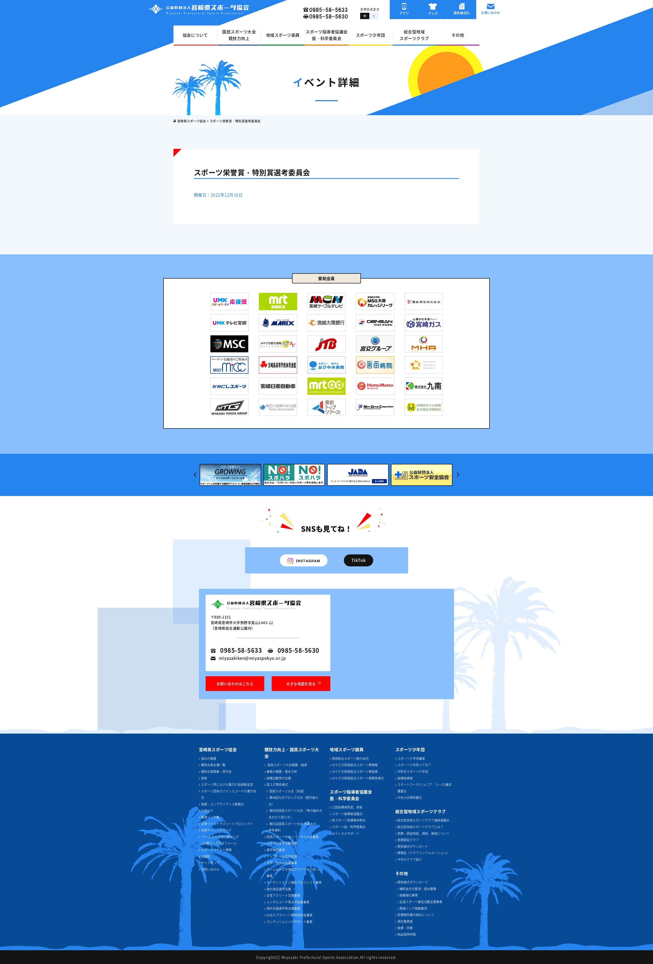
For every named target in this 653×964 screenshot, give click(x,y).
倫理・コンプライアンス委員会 (222, 804)
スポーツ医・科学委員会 (349, 827)
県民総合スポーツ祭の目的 (350, 758)
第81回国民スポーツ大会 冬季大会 (292, 824)
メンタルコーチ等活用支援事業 (288, 902)
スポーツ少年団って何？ (414, 765)
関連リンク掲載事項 (413, 908)
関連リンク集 (210, 817)
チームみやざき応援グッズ (220, 837)
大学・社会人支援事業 (282, 863)
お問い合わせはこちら (235, 683)
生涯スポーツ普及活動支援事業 (420, 902)
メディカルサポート (345, 833)
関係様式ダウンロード (412, 846)
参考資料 (275, 830)
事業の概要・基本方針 (282, 771)
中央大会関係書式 (409, 797)
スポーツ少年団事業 (411, 758)
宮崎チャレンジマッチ (216, 830)
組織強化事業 (408, 895)
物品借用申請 (406, 934)
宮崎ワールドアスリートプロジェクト (227, 824)
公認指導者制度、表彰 (347, 807)
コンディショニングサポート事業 (289, 921)
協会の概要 (208, 758)
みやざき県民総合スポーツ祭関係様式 (358, 778)
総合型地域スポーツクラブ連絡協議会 (423, 820)
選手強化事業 (276, 850)
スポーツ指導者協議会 (347, 814)
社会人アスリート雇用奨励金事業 (289, 915)
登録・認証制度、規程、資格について (423, 833)
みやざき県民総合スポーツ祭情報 (355, 765)
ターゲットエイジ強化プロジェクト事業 (294, 882)
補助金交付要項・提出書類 (417, 889)
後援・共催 (405, 928)
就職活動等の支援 (279, 778)
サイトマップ (210, 863)
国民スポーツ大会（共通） (287, 791)
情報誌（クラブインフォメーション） (423, 853)
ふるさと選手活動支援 (282, 843)
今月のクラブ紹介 (409, 859)
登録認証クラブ (408, 840)
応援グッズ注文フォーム (220, 843)
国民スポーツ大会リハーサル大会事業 (293, 837)
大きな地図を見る (301, 683)
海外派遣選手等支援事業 (283, 908)
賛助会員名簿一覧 (213, 765)
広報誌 (205, 856)
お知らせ (207, 810)
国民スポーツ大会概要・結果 (287, 765)
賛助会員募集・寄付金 (216, 771)
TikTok (358, 560)
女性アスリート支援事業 (283, 895)
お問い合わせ (210, 869)
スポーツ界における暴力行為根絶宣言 (227, 784)
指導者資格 (405, 778)
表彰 (204, 778)
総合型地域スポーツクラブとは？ (420, 827)
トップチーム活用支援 (282, 856)
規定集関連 (405, 921)
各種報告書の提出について (415, 915)
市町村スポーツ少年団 (412, 771)
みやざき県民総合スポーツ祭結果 (355, 771)
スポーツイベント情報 (216, 850)
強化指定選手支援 (279, 889)
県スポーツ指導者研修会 (349, 820)
